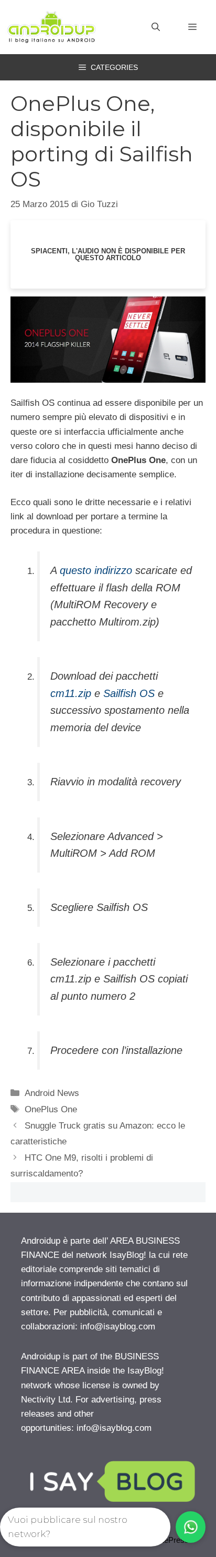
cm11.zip (70, 693)
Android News (52, 1093)
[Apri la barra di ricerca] (155, 27)
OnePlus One (51, 1109)
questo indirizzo (96, 570)
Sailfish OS (129, 693)
